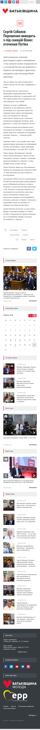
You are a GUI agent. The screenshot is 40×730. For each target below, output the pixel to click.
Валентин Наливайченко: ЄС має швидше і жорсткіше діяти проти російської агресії (26, 620)
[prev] (5, 287)
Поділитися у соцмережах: (10, 249)
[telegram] (13, 2)
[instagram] (17, 2)
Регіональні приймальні (26, 706)
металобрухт (14, 230)
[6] (15, 340)
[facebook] (2, 2)
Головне (8, 51)
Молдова (24, 230)
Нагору (32, 715)
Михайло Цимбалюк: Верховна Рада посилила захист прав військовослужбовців (25, 384)
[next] (34, 287)
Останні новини (11, 358)
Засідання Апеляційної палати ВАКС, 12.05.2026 (19, 438)
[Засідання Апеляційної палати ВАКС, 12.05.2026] (20, 424)
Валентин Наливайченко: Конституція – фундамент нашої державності (25, 548)
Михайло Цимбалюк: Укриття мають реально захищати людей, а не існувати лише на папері (26, 370)
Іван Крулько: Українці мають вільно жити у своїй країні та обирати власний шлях (26, 505)
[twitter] (5, 2)
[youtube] (9, 2)
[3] (5, 344)
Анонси (13, 706)
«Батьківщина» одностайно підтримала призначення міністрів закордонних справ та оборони (26, 398)
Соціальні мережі (11, 660)
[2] (10, 340)
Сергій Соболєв (14, 235)
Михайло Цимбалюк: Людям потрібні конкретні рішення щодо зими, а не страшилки (26, 520)
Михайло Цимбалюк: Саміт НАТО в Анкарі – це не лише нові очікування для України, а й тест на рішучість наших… (26, 535)
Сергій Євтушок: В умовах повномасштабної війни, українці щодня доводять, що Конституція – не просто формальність (26, 563)
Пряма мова (10, 494)
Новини (15, 51)
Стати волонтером (9, 708)
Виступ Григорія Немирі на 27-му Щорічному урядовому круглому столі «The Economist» (18, 481)
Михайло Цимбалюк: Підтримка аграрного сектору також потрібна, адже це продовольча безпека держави (25, 592)
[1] (24, 335)
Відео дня (9, 451)
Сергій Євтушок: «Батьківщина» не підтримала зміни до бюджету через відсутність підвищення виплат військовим (27, 606)
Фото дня (9, 408)
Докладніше (33, 300)
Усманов (25, 235)
